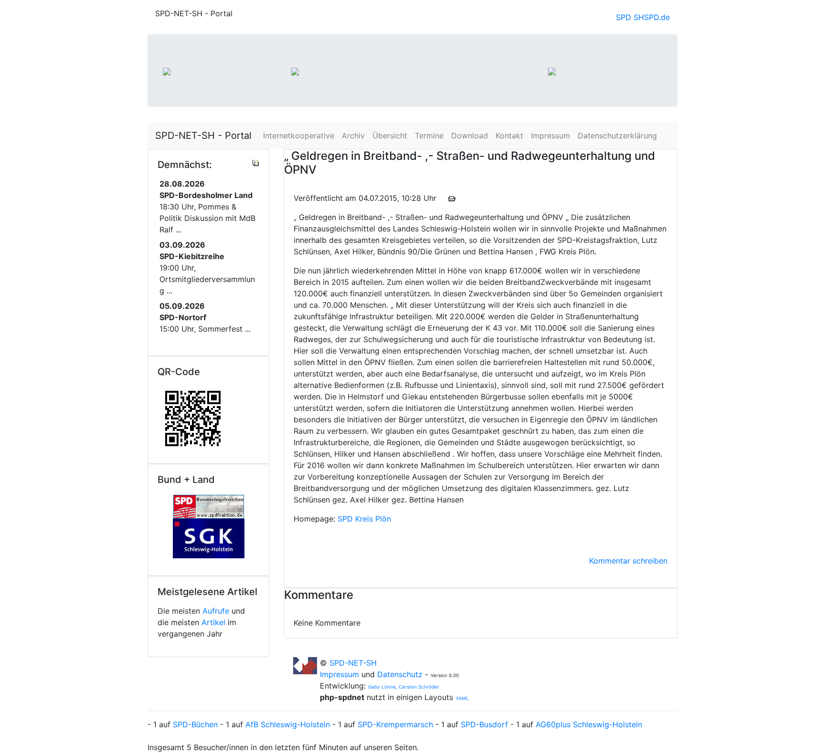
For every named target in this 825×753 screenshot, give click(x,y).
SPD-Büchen (195, 724)
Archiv (353, 135)
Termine (429, 135)
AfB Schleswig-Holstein (287, 724)
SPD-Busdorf (484, 724)
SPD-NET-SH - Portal (203, 135)
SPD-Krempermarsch (395, 724)
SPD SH (630, 17)
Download (469, 135)
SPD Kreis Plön (364, 518)
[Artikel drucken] (451, 198)
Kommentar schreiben (628, 560)
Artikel (213, 622)
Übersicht (389, 135)
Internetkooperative (298, 135)
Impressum (550, 135)
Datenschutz (400, 674)
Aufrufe (215, 611)
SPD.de (657, 17)
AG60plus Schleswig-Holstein (589, 724)
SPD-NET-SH (353, 663)
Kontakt (509, 135)
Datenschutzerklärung (617, 135)
